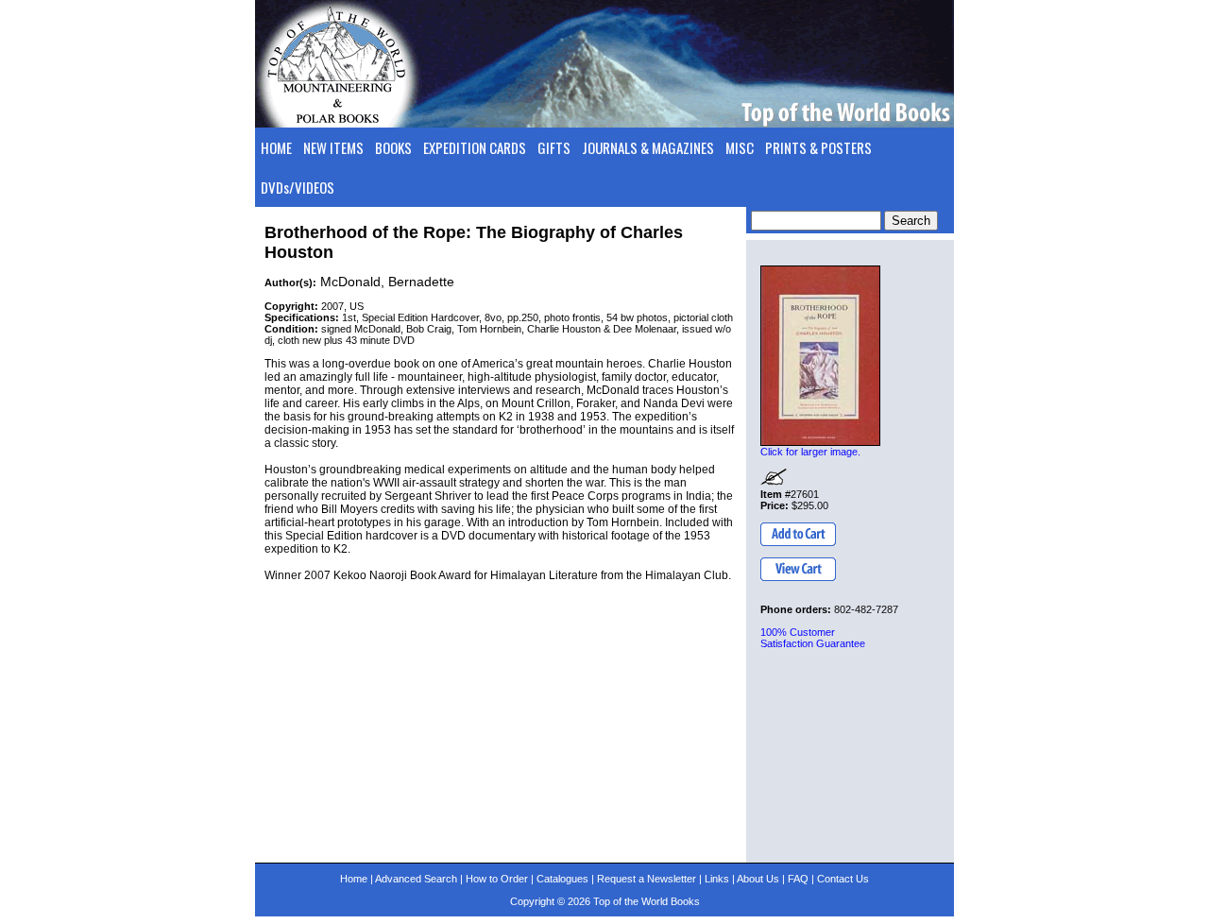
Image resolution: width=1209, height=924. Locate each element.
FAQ (798, 878)
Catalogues (562, 878)
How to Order (497, 878)
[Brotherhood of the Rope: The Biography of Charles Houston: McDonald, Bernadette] (820, 355)
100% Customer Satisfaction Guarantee (812, 637)
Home (353, 878)
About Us (758, 878)
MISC (739, 147)
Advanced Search (416, 878)
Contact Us (843, 878)
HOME (276, 147)
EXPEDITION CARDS (474, 147)
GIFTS (553, 147)
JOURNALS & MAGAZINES (648, 147)
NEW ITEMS (333, 147)
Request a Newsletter (646, 878)
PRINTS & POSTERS (818, 147)
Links (717, 878)
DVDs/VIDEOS (297, 187)
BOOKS (393, 147)
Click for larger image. (810, 451)
